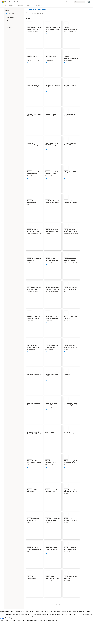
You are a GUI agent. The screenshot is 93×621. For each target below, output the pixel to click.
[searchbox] (15, 13)
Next (66, 604)
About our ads (46, 620)
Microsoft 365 (25, 614)
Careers (69, 614)
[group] (28, 33)
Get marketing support (19, 611)
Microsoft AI (3, 614)
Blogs (15, 610)
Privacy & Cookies (26, 620)
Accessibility (23, 616)
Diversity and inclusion (14, 616)
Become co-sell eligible (66, 611)
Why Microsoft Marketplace (6, 610)
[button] (27, 13)
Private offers (55, 610)
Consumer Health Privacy (6, 620)
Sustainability (30, 616)
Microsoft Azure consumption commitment (69, 610)
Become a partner (4, 611)
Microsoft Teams (46, 614)
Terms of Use (34, 620)
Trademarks (40, 620)
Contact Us (19, 620)
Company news (83, 614)
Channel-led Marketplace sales (7, 613)
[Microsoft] (6, 2)
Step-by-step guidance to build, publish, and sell (49, 611)
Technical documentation (46, 610)
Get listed (11, 611)
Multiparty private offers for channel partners (25, 613)
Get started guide (35, 610)
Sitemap (14, 620)
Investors (7, 616)
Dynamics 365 (18, 614)
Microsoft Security (10, 614)
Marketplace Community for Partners (81, 611)
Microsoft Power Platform (35, 614)
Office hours (28, 610)
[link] (34, 34)
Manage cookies (54, 620)
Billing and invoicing (84, 610)
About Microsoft (76, 614)
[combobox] (48, 13)
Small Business (64, 614)
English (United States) (5, 617)
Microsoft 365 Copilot (55, 614)
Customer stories (20, 610)
